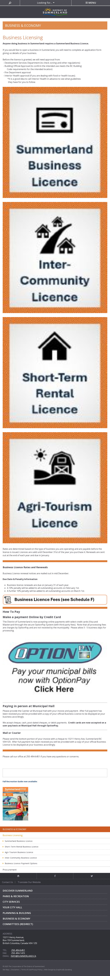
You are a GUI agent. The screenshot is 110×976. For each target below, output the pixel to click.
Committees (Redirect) (18, 924)
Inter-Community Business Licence (21, 857)
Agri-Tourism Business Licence (19, 852)
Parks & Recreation (16, 896)
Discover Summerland (18, 890)
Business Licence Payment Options (21, 863)
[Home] (18, 876)
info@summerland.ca (23, 956)
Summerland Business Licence (18, 841)
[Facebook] (55, 876)
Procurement (9, 869)
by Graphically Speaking (62, 970)
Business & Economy (16, 918)
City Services (11, 901)
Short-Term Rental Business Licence (21, 846)
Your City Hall (12, 907)
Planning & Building (17, 913)
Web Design (48, 970)
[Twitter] (91, 876)
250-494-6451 (18, 950)
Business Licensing (13, 835)
